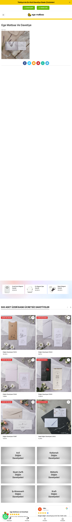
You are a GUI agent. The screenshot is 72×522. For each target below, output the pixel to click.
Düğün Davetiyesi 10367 (10, 436)
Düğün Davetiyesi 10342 (10, 394)
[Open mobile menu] (3, 15)
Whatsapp (29, 7)
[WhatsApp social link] (43, 63)
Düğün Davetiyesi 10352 (45, 394)
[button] (5, 516)
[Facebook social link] (25, 63)
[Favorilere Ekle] (33, 317)
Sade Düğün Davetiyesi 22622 (47, 436)
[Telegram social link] (47, 63)
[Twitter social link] (29, 63)
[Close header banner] (69, 2)
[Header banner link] (33, 2)
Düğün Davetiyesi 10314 (10, 352)
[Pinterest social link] (38, 63)
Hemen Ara (44, 7)
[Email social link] (34, 63)
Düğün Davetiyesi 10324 (45, 352)
